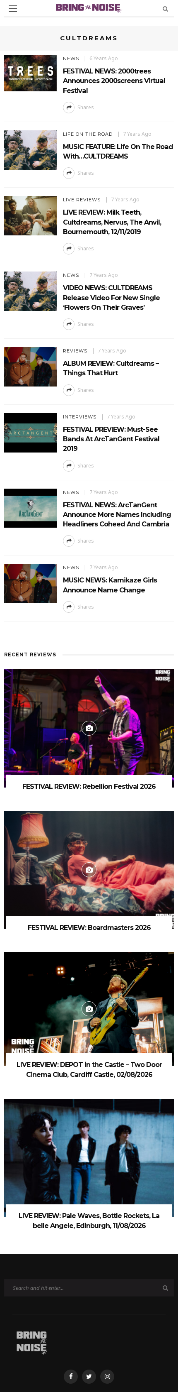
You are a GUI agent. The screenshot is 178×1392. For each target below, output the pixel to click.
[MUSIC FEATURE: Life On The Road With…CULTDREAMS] (30, 149)
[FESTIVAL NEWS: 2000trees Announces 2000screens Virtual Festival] (30, 72)
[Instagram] (107, 1377)
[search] (165, 8)
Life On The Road (88, 134)
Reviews (75, 351)
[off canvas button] (13, 9)
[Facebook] (71, 1377)
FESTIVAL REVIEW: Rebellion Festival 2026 (89, 786)
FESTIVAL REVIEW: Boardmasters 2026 (89, 928)
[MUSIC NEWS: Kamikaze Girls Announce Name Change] (30, 583)
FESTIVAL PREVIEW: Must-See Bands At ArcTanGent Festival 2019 (111, 439)
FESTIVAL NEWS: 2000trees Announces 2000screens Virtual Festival (114, 81)
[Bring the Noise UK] (31, 1341)
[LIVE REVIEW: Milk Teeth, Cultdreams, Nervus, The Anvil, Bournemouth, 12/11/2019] (30, 215)
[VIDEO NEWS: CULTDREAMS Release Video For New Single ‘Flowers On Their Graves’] (30, 291)
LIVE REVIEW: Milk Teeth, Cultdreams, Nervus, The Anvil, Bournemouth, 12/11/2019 (112, 222)
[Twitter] (89, 1377)
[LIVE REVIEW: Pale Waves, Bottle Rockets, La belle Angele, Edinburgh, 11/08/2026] (89, 1157)
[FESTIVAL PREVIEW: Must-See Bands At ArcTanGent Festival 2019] (30, 432)
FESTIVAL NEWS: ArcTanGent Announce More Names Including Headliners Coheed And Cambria (117, 514)
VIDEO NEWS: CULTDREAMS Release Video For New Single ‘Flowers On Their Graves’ (111, 297)
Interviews (79, 417)
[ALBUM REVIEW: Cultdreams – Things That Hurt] (30, 366)
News (71, 58)
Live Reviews (82, 200)
